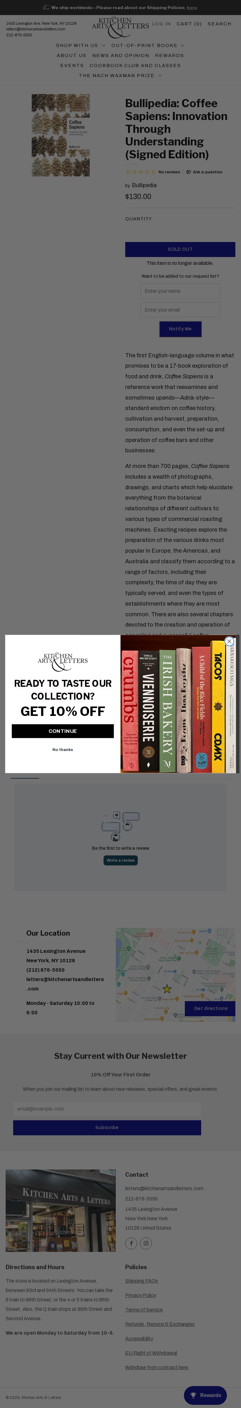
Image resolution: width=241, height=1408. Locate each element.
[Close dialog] (229, 641)
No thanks (62, 749)
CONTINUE (63, 731)
